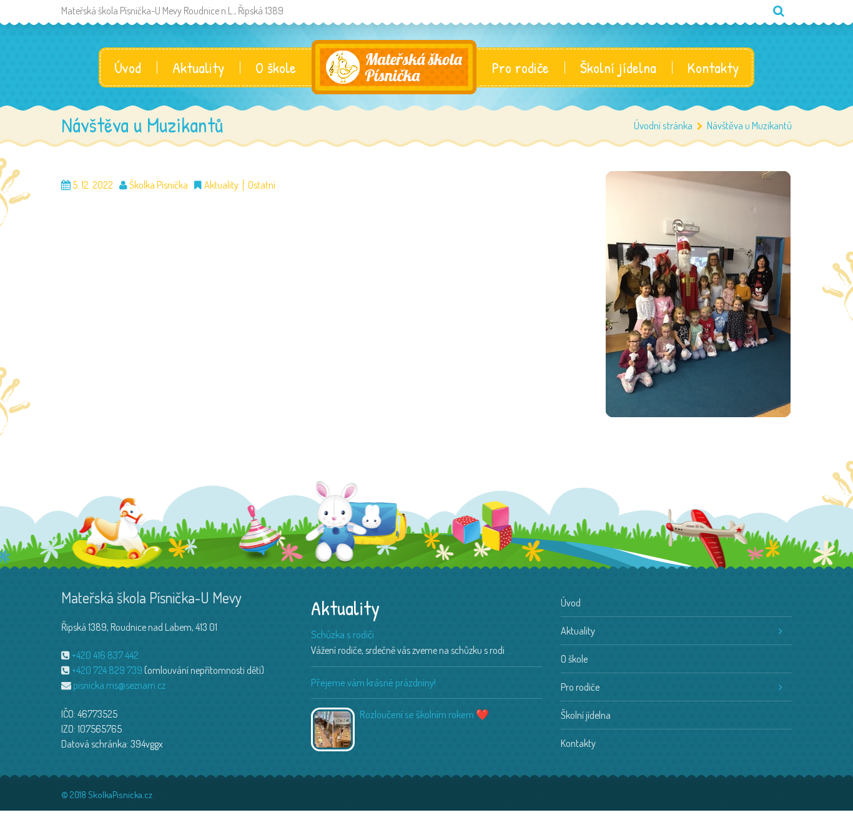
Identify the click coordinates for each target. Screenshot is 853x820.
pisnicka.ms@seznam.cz (119, 685)
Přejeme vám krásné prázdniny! (373, 682)
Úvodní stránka (663, 125)
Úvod (127, 67)
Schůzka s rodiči (342, 634)
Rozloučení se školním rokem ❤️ (424, 714)
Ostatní (261, 185)
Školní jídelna (618, 67)
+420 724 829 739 (107, 670)
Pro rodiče (520, 67)
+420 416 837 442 (105, 655)
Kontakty (713, 67)
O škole (275, 67)
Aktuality (198, 67)
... (509, 650)
